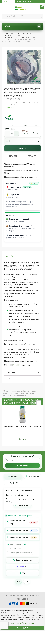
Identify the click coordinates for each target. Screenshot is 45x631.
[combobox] (22, 16)
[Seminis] (9, 117)
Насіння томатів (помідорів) (17, 495)
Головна (8, 1)
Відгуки (9, 378)
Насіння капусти (9, 35)
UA (18, 581)
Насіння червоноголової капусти (17, 37)
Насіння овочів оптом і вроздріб (19, 491)
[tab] (22, 256)
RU (26, 581)
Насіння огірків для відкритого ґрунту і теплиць (22, 500)
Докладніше (11, 372)
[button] (20, 86)
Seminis (16, 365)
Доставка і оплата (24, 1)
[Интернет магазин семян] (20, 8)
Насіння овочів (21, 33)
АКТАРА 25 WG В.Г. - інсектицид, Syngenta (22, 426)
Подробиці (10, 256)
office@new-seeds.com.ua (21, 552)
